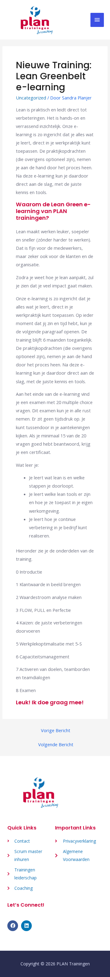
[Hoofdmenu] (97, 20)
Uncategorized (31, 98)
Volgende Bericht (55, 744)
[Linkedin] (26, 925)
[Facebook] (12, 925)
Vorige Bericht (55, 730)
